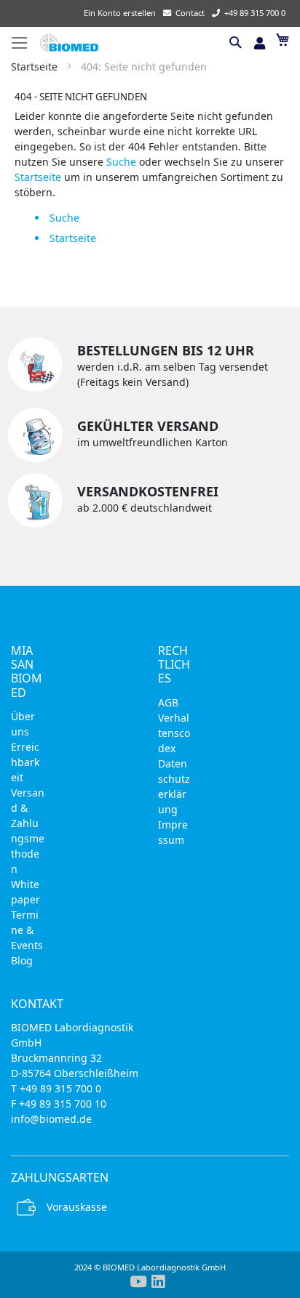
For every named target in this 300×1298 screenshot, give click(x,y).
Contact (190, 12)
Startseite (35, 66)
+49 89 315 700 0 (254, 12)
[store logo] (131, 43)
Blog (22, 960)
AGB (168, 702)
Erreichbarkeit (25, 762)
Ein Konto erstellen (120, 12)
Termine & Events (27, 930)
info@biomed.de (51, 1119)
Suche (121, 162)
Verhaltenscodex (174, 733)
